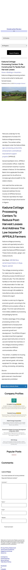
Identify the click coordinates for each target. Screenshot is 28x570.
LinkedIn (3, 569)
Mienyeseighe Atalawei (19, 83)
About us (3, 553)
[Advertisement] (14, 14)
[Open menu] (14, 31)
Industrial (17, 72)
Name (3, 502)
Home (4, 72)
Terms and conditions (7, 549)
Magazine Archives (6, 551)
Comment (4, 482)
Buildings (10, 72)
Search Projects (14, 53)
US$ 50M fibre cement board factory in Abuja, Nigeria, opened (12, 263)
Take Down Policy (6, 562)
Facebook (4, 566)
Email (3, 509)
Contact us (4, 557)
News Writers (5, 560)
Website (4, 517)
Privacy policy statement (8, 548)
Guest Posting (5, 558)
